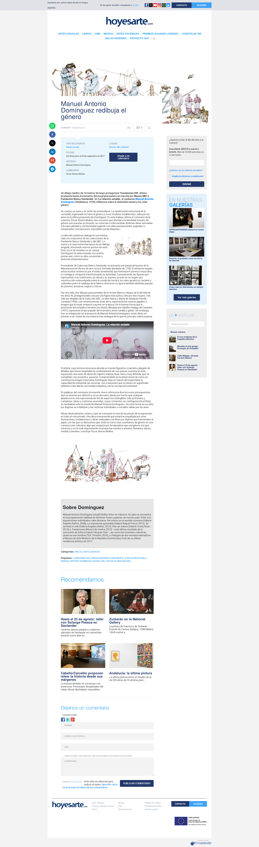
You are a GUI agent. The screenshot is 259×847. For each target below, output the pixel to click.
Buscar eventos (178, 332)
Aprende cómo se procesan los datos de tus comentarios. (89, 786)
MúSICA (108, 33)
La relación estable (135, 558)
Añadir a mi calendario (123, 157)
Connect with (69, 714)
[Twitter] (68, 719)
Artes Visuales (98, 802)
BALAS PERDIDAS (116, 38)
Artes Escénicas (125, 809)
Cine (120, 806)
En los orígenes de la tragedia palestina (187, 338)
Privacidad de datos (153, 806)
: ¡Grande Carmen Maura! (187, 357)
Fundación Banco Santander (106, 558)
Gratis (76, 147)
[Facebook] (63, 719)
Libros (94, 809)
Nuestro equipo (151, 809)
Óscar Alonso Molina (118, 561)
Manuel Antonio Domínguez (76, 561)
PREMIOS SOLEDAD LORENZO (160, 33)
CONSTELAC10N (191, 33)
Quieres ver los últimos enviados (185, 170)
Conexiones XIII (81, 558)
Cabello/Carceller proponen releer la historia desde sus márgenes (82, 676)
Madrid (125, 147)
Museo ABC (115, 147)
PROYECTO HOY (139, 38)
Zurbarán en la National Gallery (127, 620)
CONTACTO (181, 5)
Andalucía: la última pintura (130, 673)
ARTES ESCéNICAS (127, 33)
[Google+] (73, 719)
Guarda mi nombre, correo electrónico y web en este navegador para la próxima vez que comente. (98, 756)
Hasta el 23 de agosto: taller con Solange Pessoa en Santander (82, 622)
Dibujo (69, 147)
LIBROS (86, 33)
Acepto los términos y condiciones (187, 176)
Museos (95, 551)
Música (121, 802)
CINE (97, 33)
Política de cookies (153, 802)
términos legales (76, 782)
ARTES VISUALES (68, 33)
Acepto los (72, 782)
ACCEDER (201, 5)
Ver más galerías (187, 297)
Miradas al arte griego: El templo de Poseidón (187, 347)
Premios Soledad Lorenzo (103, 806)
